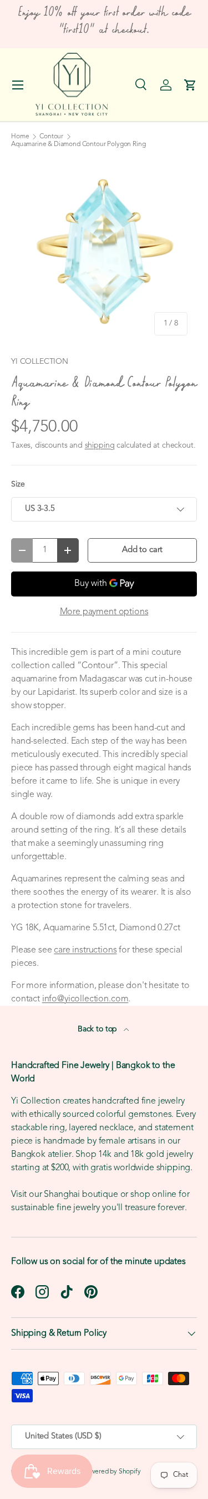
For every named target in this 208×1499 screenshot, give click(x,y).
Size (17, 484)
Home (20, 136)
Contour (51, 136)
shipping (100, 446)
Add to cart (142, 550)
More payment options (104, 612)
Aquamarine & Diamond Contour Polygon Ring (78, 144)
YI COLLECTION (39, 362)
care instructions (85, 950)
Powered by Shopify (112, 1471)
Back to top (98, 1029)
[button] (190, 85)
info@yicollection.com (85, 999)
